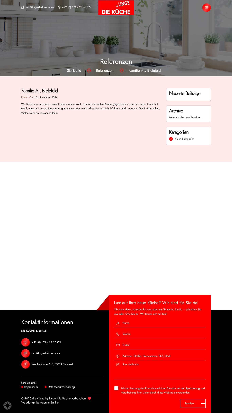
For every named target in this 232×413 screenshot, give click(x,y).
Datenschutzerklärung (61, 387)
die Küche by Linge (44, 398)
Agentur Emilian (49, 402)
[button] (7, 405)
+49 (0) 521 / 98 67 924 (76, 7)
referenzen (105, 70)
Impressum (31, 387)
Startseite (74, 70)
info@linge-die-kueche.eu (40, 7)
